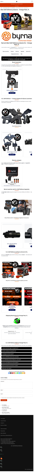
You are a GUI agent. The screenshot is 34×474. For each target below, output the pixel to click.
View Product (12, 154)
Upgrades (22, 51)
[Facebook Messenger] (19, 373)
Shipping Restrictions (15, 53)
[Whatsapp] (17, 373)
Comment (2, 381)
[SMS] (16, 373)
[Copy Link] (23, 373)
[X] (10, 373)
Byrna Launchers (6, 51)
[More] (24, 373)
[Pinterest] (12, 373)
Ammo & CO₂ (28, 51)
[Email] (21, 373)
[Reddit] (14, 373)
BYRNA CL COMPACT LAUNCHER (12, 90)
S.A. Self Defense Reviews (16, 445)
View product (12, 309)
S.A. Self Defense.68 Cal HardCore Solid (12, 307)
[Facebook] (9, 373)
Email (2, 393)
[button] (32, 1)
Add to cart (12, 246)
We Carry (17, 51)
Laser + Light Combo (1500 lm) (12, 243)
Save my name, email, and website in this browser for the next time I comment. (13, 397)
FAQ (21, 53)
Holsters (12, 51)
